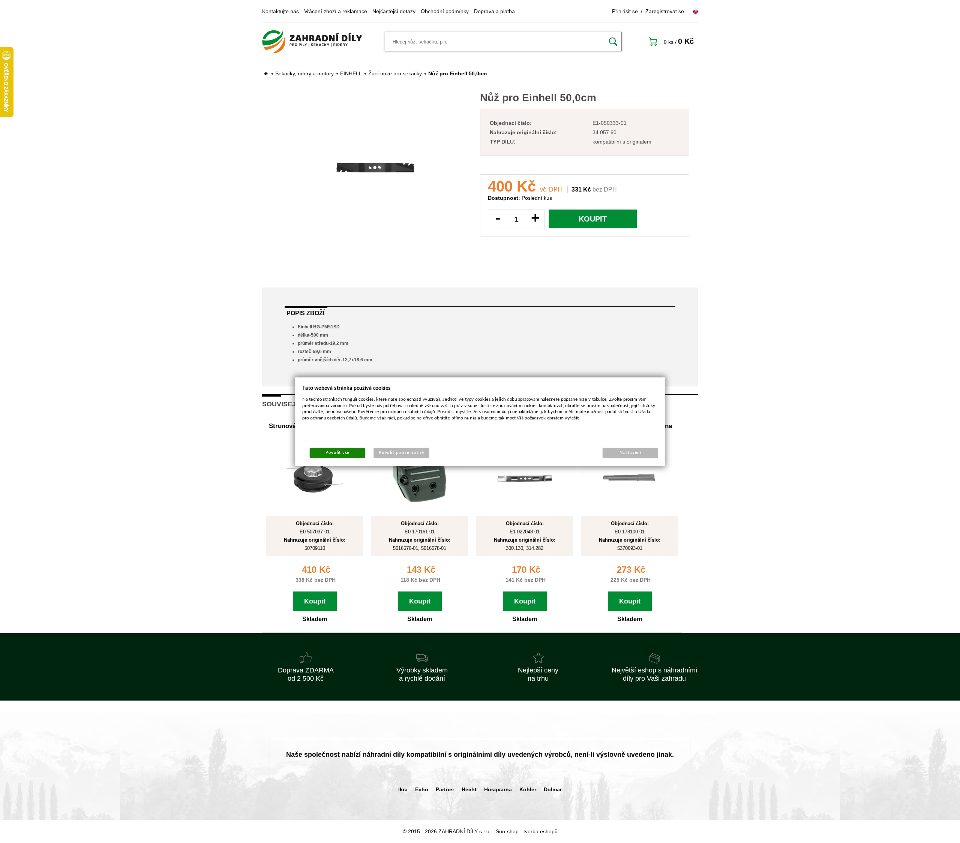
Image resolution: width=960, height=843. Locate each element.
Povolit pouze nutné (401, 453)
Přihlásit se (625, 11)
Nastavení (631, 453)
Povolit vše (338, 453)
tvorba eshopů (541, 831)
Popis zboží (305, 313)
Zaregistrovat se (664, 11)
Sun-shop (507, 831)
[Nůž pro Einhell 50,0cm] (375, 168)
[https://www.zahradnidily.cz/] (312, 42)
